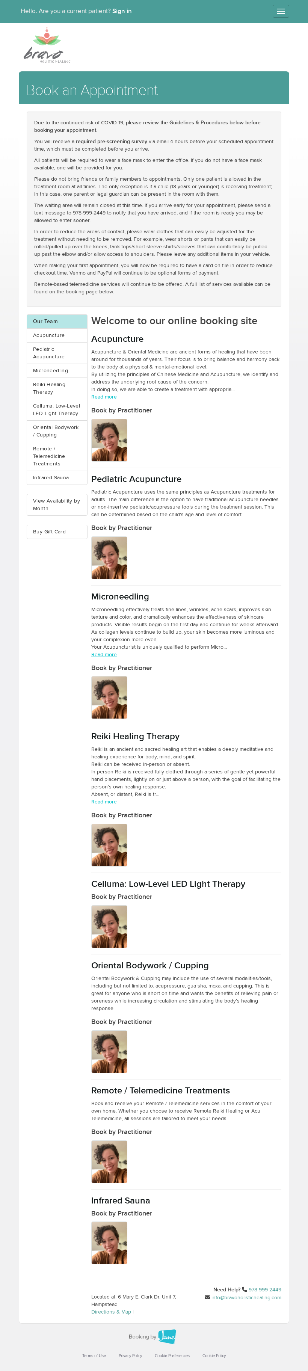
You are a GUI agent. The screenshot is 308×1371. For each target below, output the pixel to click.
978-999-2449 (265, 1289)
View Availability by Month (56, 504)
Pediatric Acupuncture (49, 353)
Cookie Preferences (172, 1356)
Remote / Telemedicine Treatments (49, 456)
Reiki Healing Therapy (49, 388)
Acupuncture (49, 335)
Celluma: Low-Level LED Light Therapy (56, 409)
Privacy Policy (130, 1356)
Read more (104, 397)
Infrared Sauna (51, 477)
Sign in (122, 11)
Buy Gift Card (49, 532)
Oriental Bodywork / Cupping (56, 431)
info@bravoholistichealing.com (246, 1297)
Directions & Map (111, 1312)
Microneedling (50, 370)
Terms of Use (94, 1356)
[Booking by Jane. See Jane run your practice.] (154, 1336)
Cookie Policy (214, 1356)
